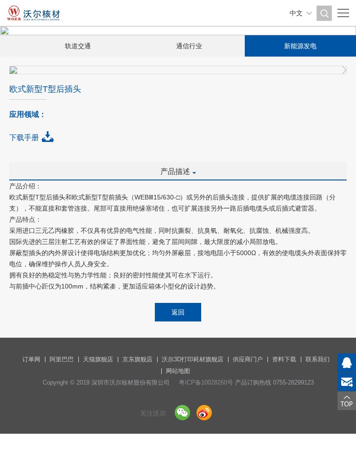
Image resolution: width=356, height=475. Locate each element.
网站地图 (178, 371)
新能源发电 (300, 46)
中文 (296, 13)
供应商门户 (248, 359)
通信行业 (189, 46)
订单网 (31, 359)
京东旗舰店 (137, 359)
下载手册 (24, 137)
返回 (178, 312)
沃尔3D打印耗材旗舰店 (192, 359)
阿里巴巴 (62, 359)
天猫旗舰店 (98, 359)
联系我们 (317, 359)
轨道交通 (78, 46)
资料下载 (284, 359)
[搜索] (324, 13)
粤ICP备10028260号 (206, 382)
